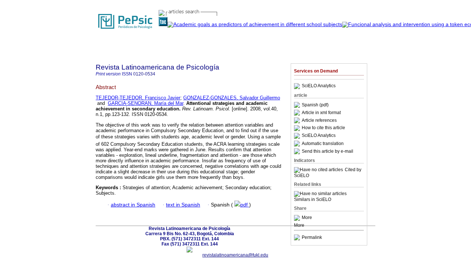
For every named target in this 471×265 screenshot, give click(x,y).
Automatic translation (323, 143)
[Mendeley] (298, 217)
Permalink (312, 237)
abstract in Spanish (133, 205)
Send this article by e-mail (327, 151)
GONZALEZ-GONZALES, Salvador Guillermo (231, 97)
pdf (244, 205)
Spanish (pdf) (315, 104)
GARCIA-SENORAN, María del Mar (145, 103)
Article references (319, 120)
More (307, 217)
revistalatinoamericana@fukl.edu (235, 255)
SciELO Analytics (319, 86)
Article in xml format (321, 112)
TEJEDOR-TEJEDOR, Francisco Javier (138, 97)
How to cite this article (323, 128)
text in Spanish (183, 205)
